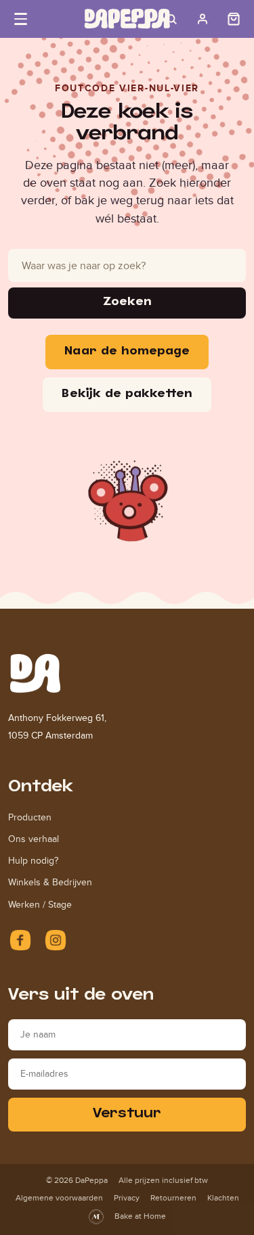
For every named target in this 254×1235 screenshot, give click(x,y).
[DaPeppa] (127, 18)
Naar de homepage (127, 352)
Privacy (127, 1198)
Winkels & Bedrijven (50, 882)
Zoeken (127, 302)
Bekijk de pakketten (127, 394)
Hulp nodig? (33, 861)
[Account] (202, 19)
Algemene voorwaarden (59, 1198)
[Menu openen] (20, 19)
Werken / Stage (40, 905)
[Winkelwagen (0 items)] (233, 19)
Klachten (223, 1198)
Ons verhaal (33, 839)
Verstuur (127, 1114)
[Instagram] (55, 940)
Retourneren (173, 1198)
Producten (29, 817)
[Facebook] (20, 940)
